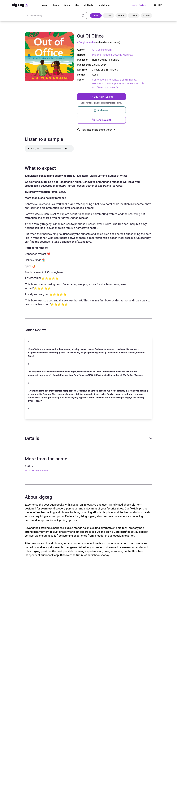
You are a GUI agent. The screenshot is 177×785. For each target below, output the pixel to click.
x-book (146, 15)
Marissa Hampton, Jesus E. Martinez (112, 54)
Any (96, 15)
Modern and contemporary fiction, (111, 83)
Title (108, 15)
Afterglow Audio (86, 42)
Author (121, 15)
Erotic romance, (128, 79)
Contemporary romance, (105, 79)
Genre (134, 15)
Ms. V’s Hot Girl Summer (36, 470)
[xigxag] (20, 5)
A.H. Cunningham (102, 49)
